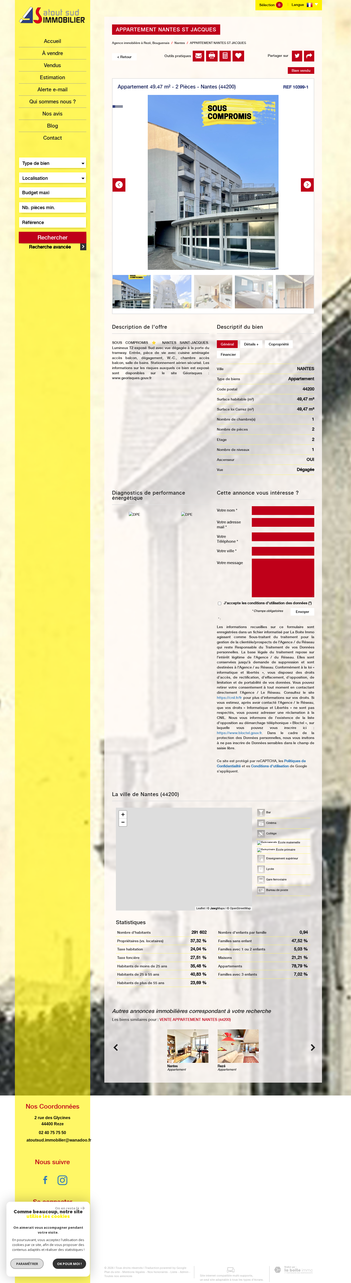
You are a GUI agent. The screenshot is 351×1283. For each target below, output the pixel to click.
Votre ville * (227, 550)
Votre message (230, 562)
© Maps (216, 908)
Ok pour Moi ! (69, 1263)
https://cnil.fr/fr (229, 698)
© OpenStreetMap (239, 908)
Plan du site (112, 1272)
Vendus (52, 65)
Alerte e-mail (53, 89)
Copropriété (279, 344)
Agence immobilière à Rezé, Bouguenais (140, 43)
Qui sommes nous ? (52, 102)
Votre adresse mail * (229, 524)
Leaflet (200, 908)
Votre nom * (227, 510)
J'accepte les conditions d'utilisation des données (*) (268, 603)
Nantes (179, 43)
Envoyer (302, 612)
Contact (52, 138)
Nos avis (52, 114)
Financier (228, 354)
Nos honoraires (157, 1272)
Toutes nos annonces (118, 1276)
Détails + (251, 344)
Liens (173, 1272)
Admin (184, 1272)
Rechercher (53, 237)
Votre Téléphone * (227, 539)
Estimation (52, 77)
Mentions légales (133, 1272)
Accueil (52, 41)
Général (227, 344)
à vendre (52, 53)
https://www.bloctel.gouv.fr (239, 733)
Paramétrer (27, 1263)
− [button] (123, 822)
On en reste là (67, 1208)
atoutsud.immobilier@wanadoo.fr (58, 1140)
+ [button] (123, 814)
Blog (52, 126)
